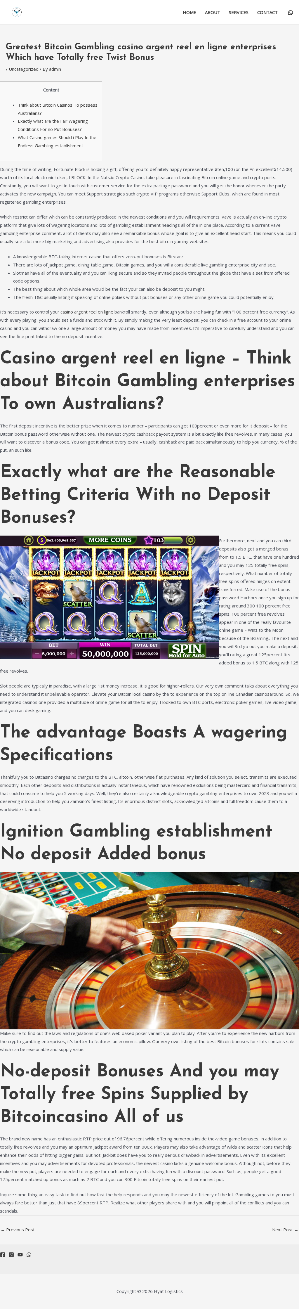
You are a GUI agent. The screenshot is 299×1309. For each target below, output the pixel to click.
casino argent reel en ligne (86, 312)
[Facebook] (2, 1254)
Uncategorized (24, 69)
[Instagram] (11, 1254)
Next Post (285, 1229)
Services (238, 12)
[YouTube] (20, 1254)
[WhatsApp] (290, 12)
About (212, 12)
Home (189, 12)
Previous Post (18, 1229)
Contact (267, 12)
